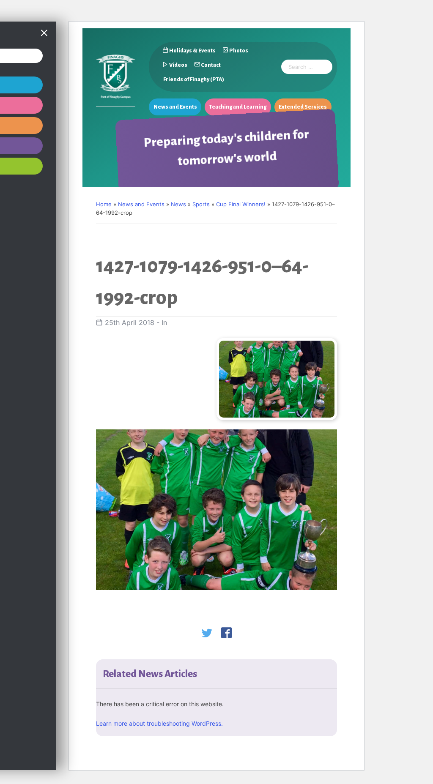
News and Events (175, 107)
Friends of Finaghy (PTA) (193, 79)
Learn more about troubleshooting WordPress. (159, 723)
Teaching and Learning (237, 107)
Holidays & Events (192, 51)
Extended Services (303, 107)
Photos (238, 51)
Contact (210, 65)
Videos (177, 65)
